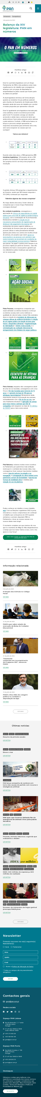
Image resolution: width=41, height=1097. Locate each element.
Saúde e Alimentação (16, 869)
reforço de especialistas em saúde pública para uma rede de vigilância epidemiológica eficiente (20, 215)
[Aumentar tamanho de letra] (19, 2)
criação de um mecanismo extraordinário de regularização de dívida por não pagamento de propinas (19, 222)
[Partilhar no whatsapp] (15, 73)
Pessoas (25, 833)
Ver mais (6, 597)
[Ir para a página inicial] (7, 8)
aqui (21, 1086)
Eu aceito (10, 1091)
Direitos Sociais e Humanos (17, 866)
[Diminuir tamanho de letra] (13, 2)
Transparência (16, 16)
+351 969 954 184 (10, 1036)
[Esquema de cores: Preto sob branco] (26, 2)
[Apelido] (20, 957)
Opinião (11, 734)
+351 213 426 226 (10, 1033)
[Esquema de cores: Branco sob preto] (29, 2)
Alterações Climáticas (16, 749)
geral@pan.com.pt (12, 1001)
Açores (6, 734)
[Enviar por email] (29, 73)
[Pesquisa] (31, 8)
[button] (38, 8)
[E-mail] (20, 962)
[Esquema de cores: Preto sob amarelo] (31, 2)
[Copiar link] (32, 73)
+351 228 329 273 (10, 1059)
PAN (11, 814)
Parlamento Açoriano (22, 734)
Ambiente (27, 749)
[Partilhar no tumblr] (18, 73)
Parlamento (7, 16)
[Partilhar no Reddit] (25, 73)
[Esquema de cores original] (23, 2)
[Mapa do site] (9, 2)
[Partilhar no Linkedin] (22, 73)
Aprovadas (12, 901)
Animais (6, 814)
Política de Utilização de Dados (22, 966)
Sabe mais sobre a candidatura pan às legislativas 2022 (20, 537)
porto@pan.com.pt (11, 1062)
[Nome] (20, 952)
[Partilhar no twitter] (12, 73)
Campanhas (7, 780)
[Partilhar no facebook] (9, 73)
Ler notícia (6, 740)
